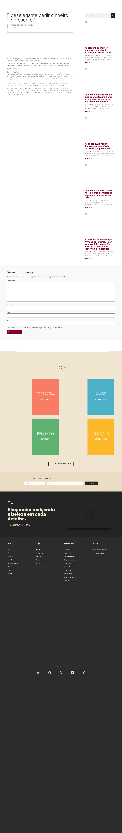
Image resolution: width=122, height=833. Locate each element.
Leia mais (88, 62)
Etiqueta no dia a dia (25, 25)
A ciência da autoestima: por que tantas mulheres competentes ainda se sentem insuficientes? (99, 98)
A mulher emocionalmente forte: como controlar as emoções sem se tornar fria (99, 194)
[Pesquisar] (113, 15)
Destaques (13, 25)
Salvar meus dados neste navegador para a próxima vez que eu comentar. (35, 327)
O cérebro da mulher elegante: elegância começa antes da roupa (98, 50)
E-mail (9, 312)
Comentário (11, 280)
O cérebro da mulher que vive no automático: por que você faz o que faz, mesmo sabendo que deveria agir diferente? (98, 244)
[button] (89, 514)
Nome (9, 305)
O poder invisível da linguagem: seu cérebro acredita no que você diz (98, 146)
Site (8, 320)
